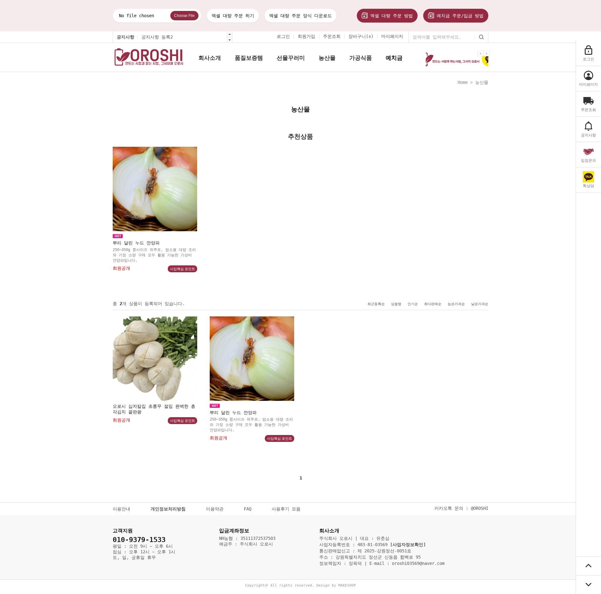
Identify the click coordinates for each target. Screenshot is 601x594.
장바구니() (360, 36)
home (463, 82)
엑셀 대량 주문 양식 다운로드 (300, 15)
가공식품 (360, 57)
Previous (481, 58)
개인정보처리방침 (168, 508)
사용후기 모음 (286, 508)
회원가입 (306, 36)
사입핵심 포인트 (182, 269)
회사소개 (209, 57)
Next (487, 58)
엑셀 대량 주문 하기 (233, 15)
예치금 (394, 57)
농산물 (327, 57)
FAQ (247, 508)
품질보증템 (249, 57)
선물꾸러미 (291, 57)
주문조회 (332, 36)
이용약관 (214, 508)
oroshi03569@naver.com (418, 563)
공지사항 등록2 (157, 36)
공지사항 (125, 36)
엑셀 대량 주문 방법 (390, 15)
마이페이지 (392, 36)
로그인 (283, 36)
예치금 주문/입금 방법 (459, 15)
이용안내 (121, 508)
